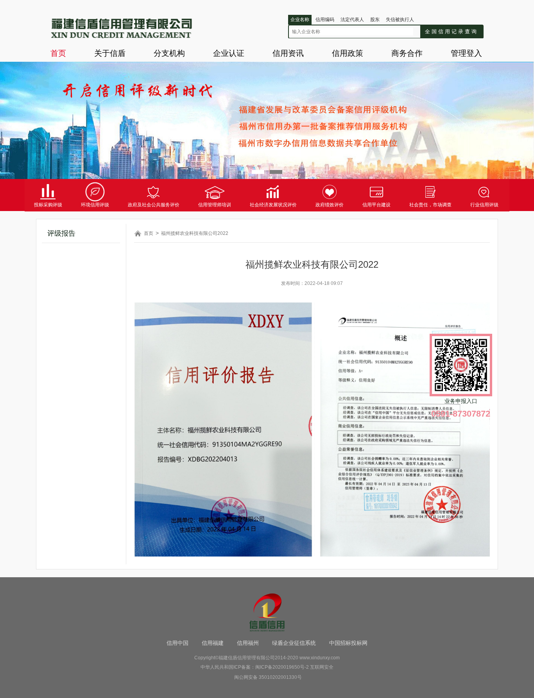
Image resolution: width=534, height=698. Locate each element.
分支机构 (169, 53)
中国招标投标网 (348, 643)
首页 (58, 53)
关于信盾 (109, 53)
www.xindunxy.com (319, 657)
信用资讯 (288, 53)
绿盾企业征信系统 (294, 643)
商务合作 (407, 53)
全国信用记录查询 (451, 31)
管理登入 (466, 53)
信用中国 (177, 643)
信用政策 (347, 53)
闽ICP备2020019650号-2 (282, 667)
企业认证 (228, 53)
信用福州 (248, 643)
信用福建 (213, 643)
